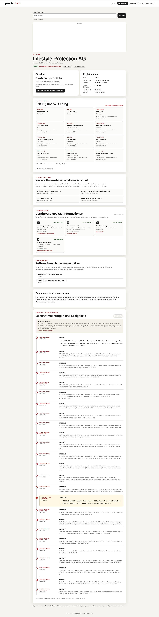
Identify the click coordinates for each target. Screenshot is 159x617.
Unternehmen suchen (39, 12)
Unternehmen (122, 3)
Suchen (122, 15)
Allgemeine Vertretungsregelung (46, 168)
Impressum (69, 613)
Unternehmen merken (79, 66)
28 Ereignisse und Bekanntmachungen (50, 66)
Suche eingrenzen (38, 19)
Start (113, 3)
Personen (133, 3)
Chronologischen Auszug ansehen (45, 233)
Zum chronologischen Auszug (45, 330)
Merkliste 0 (149, 3)
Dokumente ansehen (72, 233)
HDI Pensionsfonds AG (44, 198)
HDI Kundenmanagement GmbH (91, 198)
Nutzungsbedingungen (79, 613)
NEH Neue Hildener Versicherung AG (49, 191)
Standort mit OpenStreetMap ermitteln (50, 90)
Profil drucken (67, 66)
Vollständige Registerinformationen (114, 105)
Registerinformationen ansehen (44, 250)
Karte (141, 3)
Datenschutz (89, 613)
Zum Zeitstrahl (99, 231)
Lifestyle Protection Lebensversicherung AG (95, 191)
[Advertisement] (79, 38)
